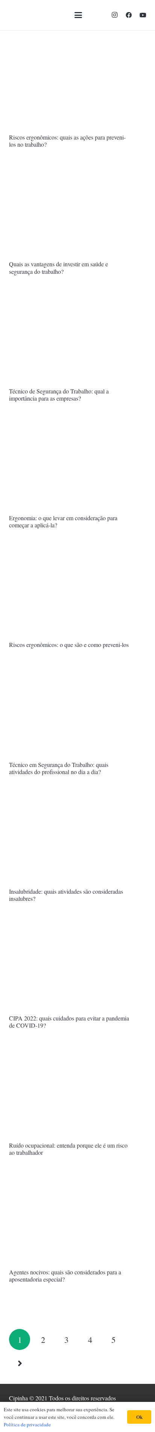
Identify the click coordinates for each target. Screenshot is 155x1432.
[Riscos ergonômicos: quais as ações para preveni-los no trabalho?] (77, 85)
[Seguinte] (19, 1363)
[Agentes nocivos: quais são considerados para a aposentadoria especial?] (77, 1219)
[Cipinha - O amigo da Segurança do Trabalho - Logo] (27, 15)
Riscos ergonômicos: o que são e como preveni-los (69, 644)
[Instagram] (114, 15)
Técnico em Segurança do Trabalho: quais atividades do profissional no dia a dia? (58, 768)
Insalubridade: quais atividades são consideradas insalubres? (66, 894)
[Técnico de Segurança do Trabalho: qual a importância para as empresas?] (77, 338)
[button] (78, 15)
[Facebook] (129, 15)
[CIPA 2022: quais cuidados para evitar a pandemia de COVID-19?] (77, 965)
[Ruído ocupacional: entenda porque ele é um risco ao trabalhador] (77, 1093)
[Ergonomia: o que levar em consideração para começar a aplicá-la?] (77, 465)
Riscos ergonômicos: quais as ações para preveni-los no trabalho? (67, 140)
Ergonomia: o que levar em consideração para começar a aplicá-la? (63, 521)
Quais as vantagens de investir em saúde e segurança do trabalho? (58, 267)
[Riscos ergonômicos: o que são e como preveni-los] (77, 592)
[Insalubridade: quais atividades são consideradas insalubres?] (77, 839)
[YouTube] (143, 15)
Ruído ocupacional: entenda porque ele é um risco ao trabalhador (68, 1148)
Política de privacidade (27, 1424)
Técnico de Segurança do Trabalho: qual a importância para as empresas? (59, 394)
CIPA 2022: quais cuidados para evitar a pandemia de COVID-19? (69, 1021)
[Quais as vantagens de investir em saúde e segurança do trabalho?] (77, 211)
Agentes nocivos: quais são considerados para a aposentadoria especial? (65, 1275)
